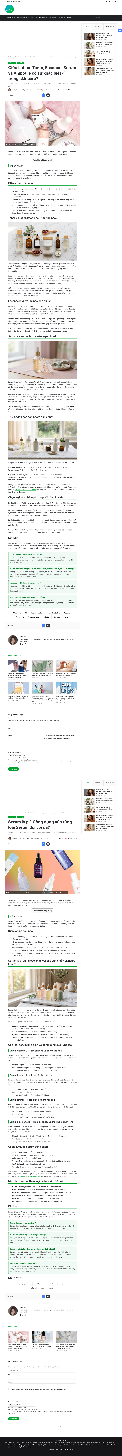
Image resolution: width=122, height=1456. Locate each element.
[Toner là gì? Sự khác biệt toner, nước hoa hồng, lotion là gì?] (18, 688)
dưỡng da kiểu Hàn (53, 613)
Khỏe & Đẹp (10, 17)
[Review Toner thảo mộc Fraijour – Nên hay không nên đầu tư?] (42, 666)
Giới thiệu (51, 1449)
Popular (97, 26)
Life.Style (52, 17)
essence (68, 613)
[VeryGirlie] (9, 9)
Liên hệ (69, 17)
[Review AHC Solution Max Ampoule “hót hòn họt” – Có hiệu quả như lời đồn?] (18, 666)
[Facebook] (21, 644)
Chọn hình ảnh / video (14, 752)
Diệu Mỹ (14, 90)
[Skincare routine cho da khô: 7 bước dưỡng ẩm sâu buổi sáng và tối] (89, 71)
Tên (9, 728)
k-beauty (20, 617)
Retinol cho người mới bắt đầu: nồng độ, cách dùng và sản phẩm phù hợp (104, 61)
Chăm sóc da (27, 57)
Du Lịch (33, 17)
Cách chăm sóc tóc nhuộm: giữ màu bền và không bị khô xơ (104, 35)
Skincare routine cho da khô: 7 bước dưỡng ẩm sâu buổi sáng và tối (105, 70)
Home (11, 57)
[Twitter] (23, 644)
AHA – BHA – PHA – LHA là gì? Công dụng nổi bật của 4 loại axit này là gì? (65, 698)
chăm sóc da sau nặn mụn (25, 490)
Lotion (47, 617)
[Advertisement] (42, 36)
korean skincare (35, 617)
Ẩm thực (61, 17)
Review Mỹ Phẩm (22, 17)
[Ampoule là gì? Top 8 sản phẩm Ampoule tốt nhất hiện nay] (66, 666)
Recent (87, 26)
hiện (49, 160)
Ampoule (17, 613)
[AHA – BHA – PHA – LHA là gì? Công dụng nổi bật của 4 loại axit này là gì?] (66, 688)
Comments (110, 26)
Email (10, 735)
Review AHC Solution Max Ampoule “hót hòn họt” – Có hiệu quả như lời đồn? (17, 675)
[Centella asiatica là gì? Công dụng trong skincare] (89, 53)
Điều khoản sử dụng (62, 1449)
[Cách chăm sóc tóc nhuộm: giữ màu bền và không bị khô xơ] (89, 36)
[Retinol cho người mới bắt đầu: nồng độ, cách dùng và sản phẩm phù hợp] (89, 62)
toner (66, 617)
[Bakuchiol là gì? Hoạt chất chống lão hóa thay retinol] (89, 45)
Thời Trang (42, 17)
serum (57, 617)
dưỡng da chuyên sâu (34, 613)
